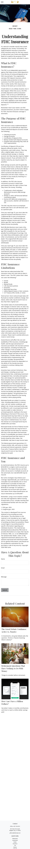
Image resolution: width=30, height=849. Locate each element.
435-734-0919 (16, 826)
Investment (15, 840)
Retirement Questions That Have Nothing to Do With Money (13, 668)
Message (4, 577)
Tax (15, 845)
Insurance (15, 843)
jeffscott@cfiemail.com (15, 833)
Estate (15, 842)
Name (3, 559)
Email (3, 568)
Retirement (15, 838)
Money (15, 847)
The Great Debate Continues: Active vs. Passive (14, 630)
